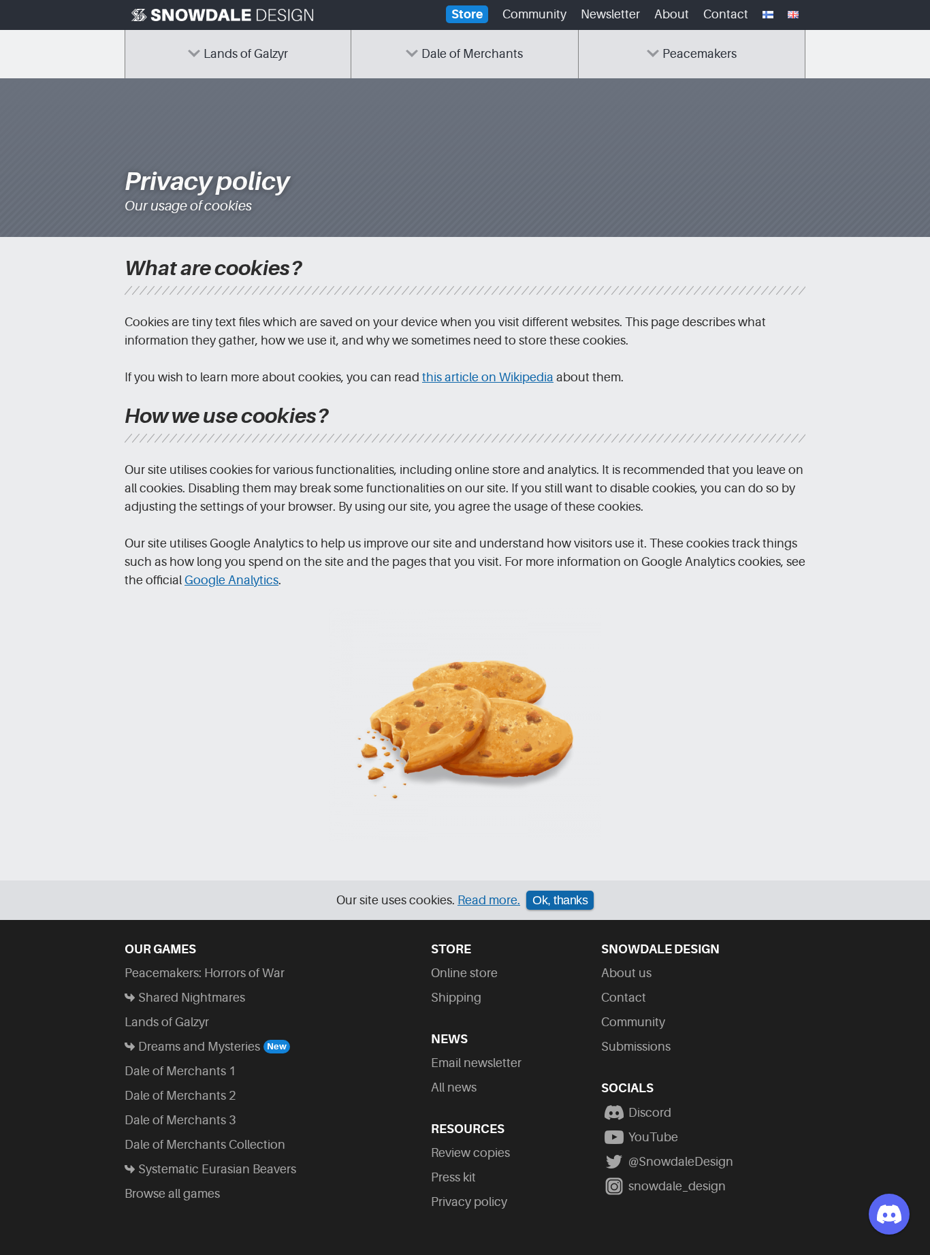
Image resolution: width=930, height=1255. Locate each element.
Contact (725, 14)
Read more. (489, 900)
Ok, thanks (560, 900)
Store (467, 14)
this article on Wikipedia (488, 377)
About (671, 14)
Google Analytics (231, 580)
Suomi (768, 18)
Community (534, 14)
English (793, 18)
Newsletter (610, 14)
